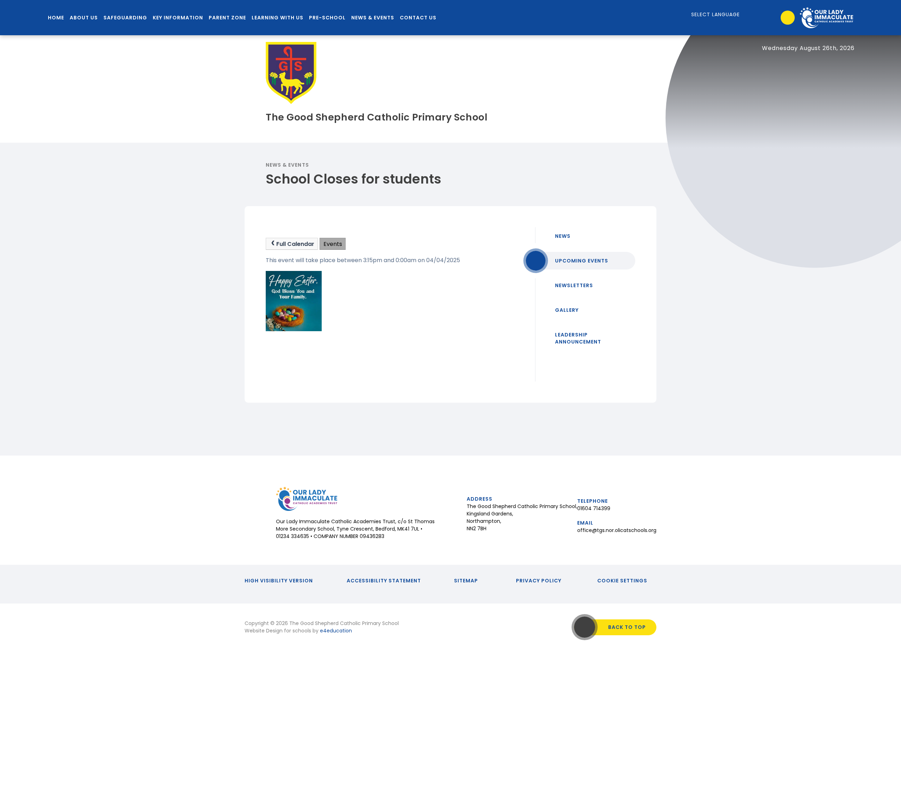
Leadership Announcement (578, 338)
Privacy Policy (538, 580)
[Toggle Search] (788, 18)
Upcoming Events (581, 260)
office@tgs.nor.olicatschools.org (616, 530)
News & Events (287, 164)
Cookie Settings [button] (622, 580)
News (563, 236)
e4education (336, 630)
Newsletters (574, 285)
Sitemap (466, 580)
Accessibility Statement (384, 580)
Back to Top (627, 627)
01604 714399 (593, 508)
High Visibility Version (279, 580)
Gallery (567, 310)
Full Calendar (295, 244)
